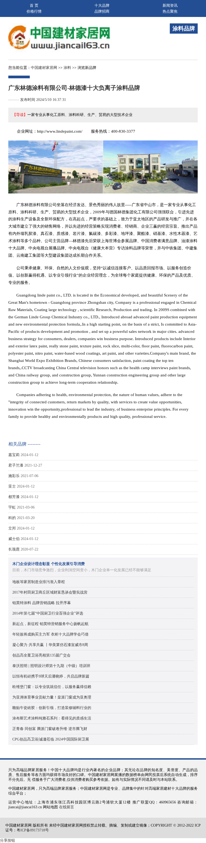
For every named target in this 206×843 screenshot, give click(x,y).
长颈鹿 (14, 549)
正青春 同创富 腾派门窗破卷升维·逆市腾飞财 (49, 729)
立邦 (12, 528)
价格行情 (34, 11)
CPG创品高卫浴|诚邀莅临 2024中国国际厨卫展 (50, 739)
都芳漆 (14, 497)
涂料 (67, 68)
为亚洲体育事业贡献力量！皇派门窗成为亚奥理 (51, 697)
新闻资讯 (170, 5)
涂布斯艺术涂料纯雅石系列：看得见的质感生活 (51, 718)
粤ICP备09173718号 (33, 830)
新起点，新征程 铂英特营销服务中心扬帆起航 (50, 624)
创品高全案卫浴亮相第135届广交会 (41, 655)
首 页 (34, 5)
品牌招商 (101, 11)
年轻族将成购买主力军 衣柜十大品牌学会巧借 (50, 634)
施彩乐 (14, 476)
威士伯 (14, 539)
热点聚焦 (170, 11)
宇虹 (12, 507)
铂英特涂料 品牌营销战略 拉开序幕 (41, 603)
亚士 (12, 486)
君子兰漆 (15, 465)
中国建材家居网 (44, 68)
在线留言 (66, 807)
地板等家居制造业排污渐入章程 (38, 582)
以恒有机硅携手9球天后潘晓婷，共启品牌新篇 (50, 676)
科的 (12, 518)
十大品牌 (101, 5)
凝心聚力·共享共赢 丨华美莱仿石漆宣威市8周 (50, 645)
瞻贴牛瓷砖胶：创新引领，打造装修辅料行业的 (51, 708)
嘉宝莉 (14, 455)
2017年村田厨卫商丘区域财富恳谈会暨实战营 (49, 592)
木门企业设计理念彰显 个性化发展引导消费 (48, 564)
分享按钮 (7, 840)
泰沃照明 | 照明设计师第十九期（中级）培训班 (51, 666)
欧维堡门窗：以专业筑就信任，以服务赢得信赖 (51, 687)
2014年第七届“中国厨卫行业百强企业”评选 (47, 613)
